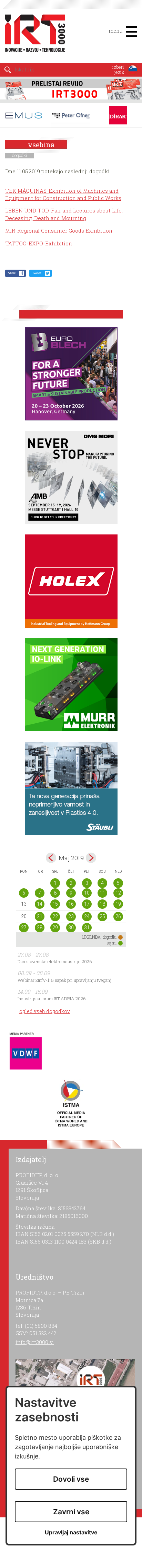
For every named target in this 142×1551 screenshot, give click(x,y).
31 (87, 927)
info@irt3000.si (35, 1342)
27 (24, 927)
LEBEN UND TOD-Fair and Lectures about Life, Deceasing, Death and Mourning (64, 214)
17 (87, 904)
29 (55, 927)
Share (12, 273)
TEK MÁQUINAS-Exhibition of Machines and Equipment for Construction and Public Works (63, 194)
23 (71, 916)
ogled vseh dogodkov (44, 1011)
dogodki (19, 155)
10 (87, 893)
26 (118, 916)
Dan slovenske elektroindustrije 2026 (55, 961)
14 (39, 904)
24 (87, 916)
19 (118, 904)
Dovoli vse (71, 1479)
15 (55, 904)
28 (39, 927)
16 (71, 904)
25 (102, 916)
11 (102, 893)
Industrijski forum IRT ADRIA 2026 (52, 998)
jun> (91, 858)
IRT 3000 (32, 34)
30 (71, 927)
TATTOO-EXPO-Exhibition (38, 243)
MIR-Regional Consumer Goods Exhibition (58, 230)
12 (118, 893)
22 (55, 916)
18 (102, 904)
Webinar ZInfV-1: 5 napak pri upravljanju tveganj (64, 980)
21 (39, 916)
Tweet (36, 273)
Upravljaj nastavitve (71, 1532)
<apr (51, 858)
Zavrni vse (71, 1511)
